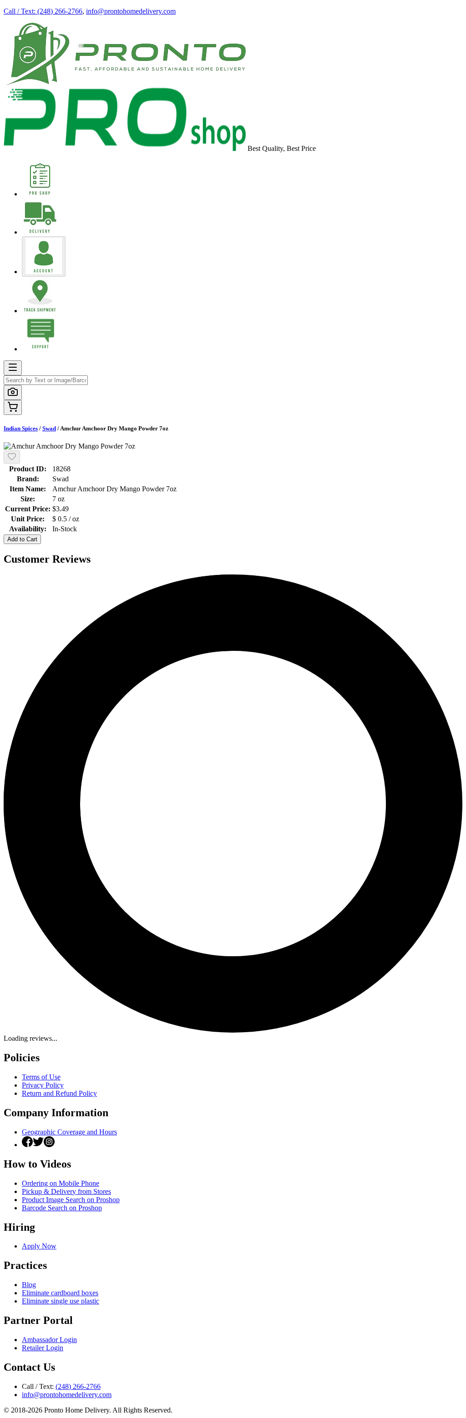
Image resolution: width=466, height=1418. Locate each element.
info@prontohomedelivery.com (131, 11)
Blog (29, 1284)
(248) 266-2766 (78, 1386)
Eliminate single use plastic (60, 1301)
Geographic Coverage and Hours (69, 1132)
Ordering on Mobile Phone (60, 1183)
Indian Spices (21, 428)
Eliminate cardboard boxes (60, 1293)
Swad (49, 428)
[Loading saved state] (12, 457)
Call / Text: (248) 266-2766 (43, 11)
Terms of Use (41, 1077)
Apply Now (39, 1246)
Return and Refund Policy (59, 1093)
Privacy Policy (43, 1085)
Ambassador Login (49, 1339)
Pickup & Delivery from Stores (66, 1191)
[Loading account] (44, 256)
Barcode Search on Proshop (62, 1208)
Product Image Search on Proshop (71, 1199)
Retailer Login (42, 1348)
